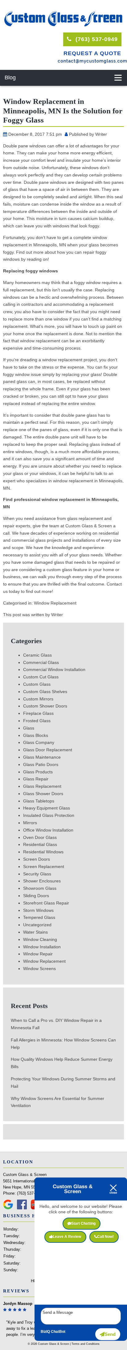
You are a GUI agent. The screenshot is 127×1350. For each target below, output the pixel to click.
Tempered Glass (39, 917)
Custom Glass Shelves (45, 691)
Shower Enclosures (42, 880)
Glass (28, 728)
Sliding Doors (36, 895)
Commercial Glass (41, 662)
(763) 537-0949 (96, 39)
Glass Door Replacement (47, 749)
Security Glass (37, 873)
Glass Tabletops (38, 800)
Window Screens (39, 968)
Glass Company (38, 742)
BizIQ (45, 1331)
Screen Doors (36, 859)
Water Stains (35, 932)
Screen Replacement (43, 866)
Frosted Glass (37, 720)
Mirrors (30, 822)
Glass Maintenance (42, 757)
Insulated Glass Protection (48, 815)
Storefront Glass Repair (46, 903)
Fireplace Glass (38, 713)
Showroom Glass (39, 888)
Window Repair (38, 953)
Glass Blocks (35, 735)
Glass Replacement (42, 786)
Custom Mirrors (38, 698)
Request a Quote (92, 53)
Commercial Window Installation (54, 669)
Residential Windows (43, 851)
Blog (10, 77)
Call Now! (105, 1236)
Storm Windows (38, 910)
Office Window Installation (48, 830)
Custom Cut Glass (41, 676)
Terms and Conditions (86, 1343)
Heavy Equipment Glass (46, 808)
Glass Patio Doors (40, 764)
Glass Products (38, 771)
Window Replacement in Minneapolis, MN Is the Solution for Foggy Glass (62, 110)
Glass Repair (35, 778)
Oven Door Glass (40, 837)
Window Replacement (55, 603)
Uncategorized (37, 924)
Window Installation (42, 946)
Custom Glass (37, 684)
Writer (101, 134)
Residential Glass (40, 844)
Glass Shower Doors (43, 793)
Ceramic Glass (37, 655)
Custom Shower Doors (45, 705)
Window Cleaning (40, 939)
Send (110, 1334)
